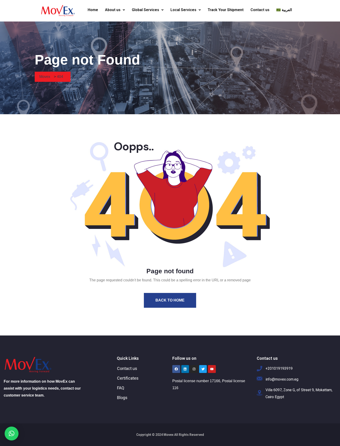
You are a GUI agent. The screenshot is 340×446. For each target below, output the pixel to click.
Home (93, 10)
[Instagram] (194, 369)
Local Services (183, 10)
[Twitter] (203, 369)
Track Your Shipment (226, 10)
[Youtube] (212, 369)
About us (113, 10)
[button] (115, 10)
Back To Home (170, 300)
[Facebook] (176, 369)
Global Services (145, 10)
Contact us (259, 10)
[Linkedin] (185, 369)
